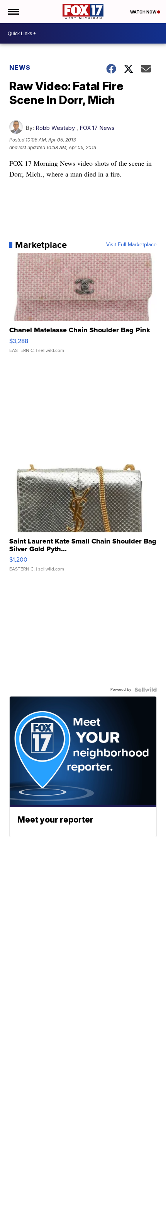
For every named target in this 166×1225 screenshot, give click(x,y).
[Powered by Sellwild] (145, 689)
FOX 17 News (97, 127)
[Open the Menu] (13, 11)
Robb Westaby (55, 127)
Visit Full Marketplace (131, 244)
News (19, 67)
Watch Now (143, 12)
